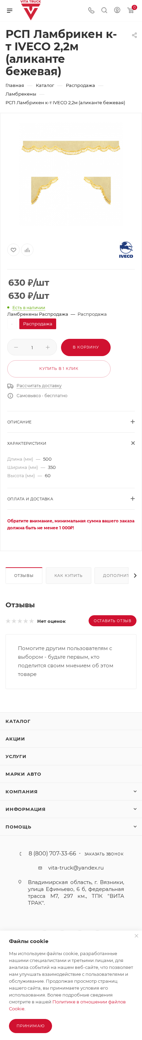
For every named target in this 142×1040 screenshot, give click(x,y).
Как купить (68, 575)
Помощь (18, 827)
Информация (26, 809)
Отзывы (24, 575)
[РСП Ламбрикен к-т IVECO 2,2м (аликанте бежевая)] (71, 174)
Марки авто (23, 774)
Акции (15, 739)
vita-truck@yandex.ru (76, 867)
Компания (22, 791)
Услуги (16, 756)
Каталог (18, 721)
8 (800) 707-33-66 (52, 853)
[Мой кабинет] (117, 11)
